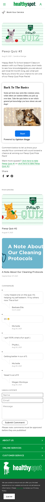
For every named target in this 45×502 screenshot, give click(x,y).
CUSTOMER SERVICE (13, 455)
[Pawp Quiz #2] (22, 209)
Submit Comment (15, 422)
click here (19, 488)
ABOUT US (8, 440)
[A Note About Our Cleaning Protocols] (22, 253)
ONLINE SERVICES (11, 448)
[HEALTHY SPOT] (25, 4)
